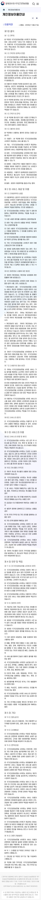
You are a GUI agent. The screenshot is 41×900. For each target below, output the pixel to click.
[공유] (33, 18)
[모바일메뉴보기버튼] (37, 4)
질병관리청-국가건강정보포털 (10, 3)
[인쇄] (37, 18)
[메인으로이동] (3, 9)
